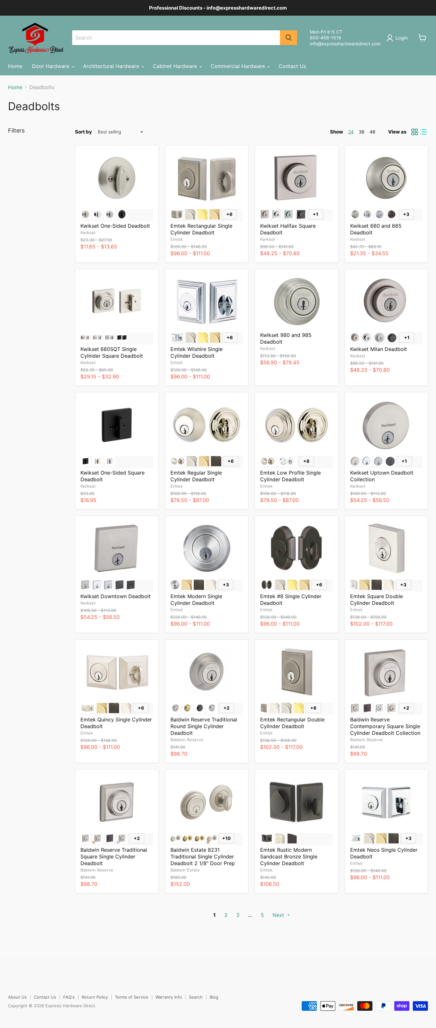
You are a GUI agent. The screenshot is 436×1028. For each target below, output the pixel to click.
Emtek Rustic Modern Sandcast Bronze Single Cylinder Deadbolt (288, 856)
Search (196, 997)
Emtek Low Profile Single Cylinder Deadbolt (290, 476)
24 (351, 131)
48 (372, 131)
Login (401, 38)
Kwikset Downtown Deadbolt (115, 596)
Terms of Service (131, 997)
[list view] (423, 131)
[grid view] (414, 131)
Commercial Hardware (239, 66)
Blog (214, 997)
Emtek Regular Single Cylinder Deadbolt (196, 476)
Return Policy (95, 997)
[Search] (288, 37)
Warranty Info (168, 997)
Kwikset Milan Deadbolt (378, 349)
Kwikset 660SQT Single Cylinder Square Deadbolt (111, 352)
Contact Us (292, 66)
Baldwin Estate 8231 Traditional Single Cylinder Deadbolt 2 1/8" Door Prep (202, 856)
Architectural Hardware (112, 66)
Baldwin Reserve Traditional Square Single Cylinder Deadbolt (113, 856)
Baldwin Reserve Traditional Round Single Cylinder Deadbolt (203, 726)
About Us (17, 997)
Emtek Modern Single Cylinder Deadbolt (196, 599)
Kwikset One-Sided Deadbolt (115, 226)
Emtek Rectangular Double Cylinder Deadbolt (292, 722)
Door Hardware (51, 66)
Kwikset (88, 232)
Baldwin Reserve (186, 739)
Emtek (176, 239)
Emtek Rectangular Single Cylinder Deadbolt (201, 229)
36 (362, 131)
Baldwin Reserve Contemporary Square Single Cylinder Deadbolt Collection (385, 726)
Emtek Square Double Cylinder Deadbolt (376, 599)
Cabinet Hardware (176, 66)
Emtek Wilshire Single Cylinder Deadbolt (196, 352)
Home (15, 66)
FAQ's (69, 997)
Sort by (83, 131)
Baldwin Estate (185, 869)
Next (279, 915)
